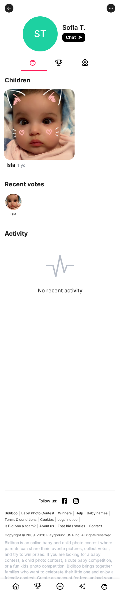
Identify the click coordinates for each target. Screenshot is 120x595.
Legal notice (67, 519)
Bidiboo (11, 513)
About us (46, 526)
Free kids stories (71, 526)
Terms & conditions (20, 519)
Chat (71, 37)
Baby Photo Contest (37, 513)
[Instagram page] (76, 501)
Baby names (97, 513)
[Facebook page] (64, 501)
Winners (65, 513)
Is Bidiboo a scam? (20, 526)
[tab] (34, 63)
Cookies (47, 519)
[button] (9, 8)
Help (79, 513)
